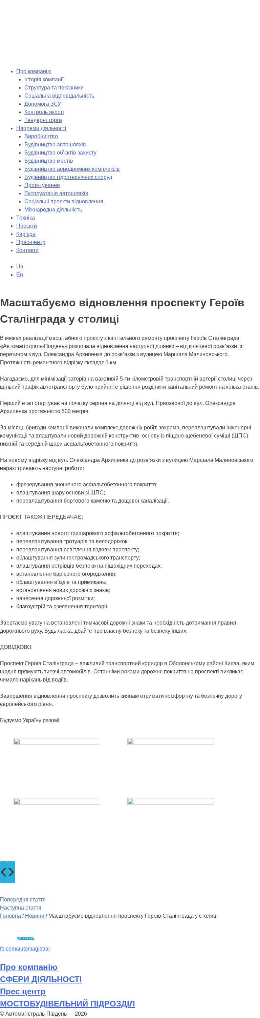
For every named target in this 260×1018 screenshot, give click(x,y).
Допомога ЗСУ (42, 104)
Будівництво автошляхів (55, 144)
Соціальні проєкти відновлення (63, 201)
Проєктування (42, 185)
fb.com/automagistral (25, 949)
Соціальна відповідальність (59, 96)
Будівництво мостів (48, 161)
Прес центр (23, 991)
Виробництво (41, 136)
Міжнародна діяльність (53, 209)
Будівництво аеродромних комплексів (72, 169)
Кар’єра (26, 234)
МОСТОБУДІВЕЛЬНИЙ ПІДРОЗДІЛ (67, 1003)
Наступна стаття (20, 908)
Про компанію (33, 71)
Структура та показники (54, 87)
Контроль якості (44, 112)
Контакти (27, 250)
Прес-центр (30, 242)
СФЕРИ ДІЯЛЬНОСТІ (41, 979)
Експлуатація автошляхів (56, 193)
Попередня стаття (23, 899)
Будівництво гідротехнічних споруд (68, 177)
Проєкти (26, 226)
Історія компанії (44, 79)
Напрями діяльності (41, 128)
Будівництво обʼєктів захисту (60, 153)
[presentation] (3, 872)
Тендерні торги (43, 120)
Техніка (25, 218)
